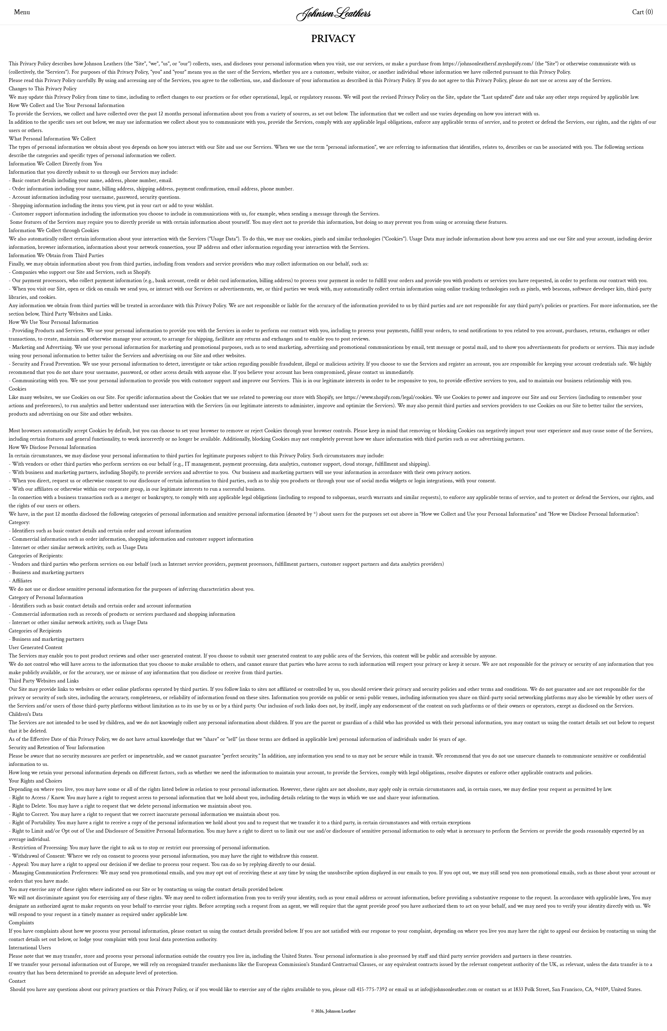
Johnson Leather (341, 1011)
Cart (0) (642, 12)
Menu (22, 12)
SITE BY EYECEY (333, 1022)
